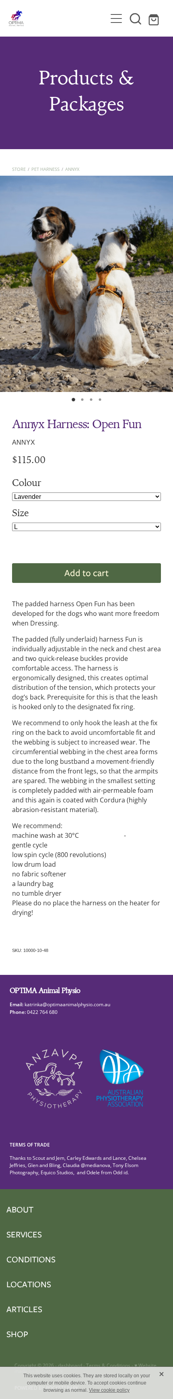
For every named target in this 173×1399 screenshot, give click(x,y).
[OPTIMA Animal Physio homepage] (58, 18)
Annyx (72, 169)
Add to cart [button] (86, 572)
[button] (135, 18)
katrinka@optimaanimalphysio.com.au (69, 1004)
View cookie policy (109, 1390)
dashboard (70, 1365)
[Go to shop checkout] (155, 18)
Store (19, 169)
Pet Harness (45, 169)
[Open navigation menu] (116, 18)
